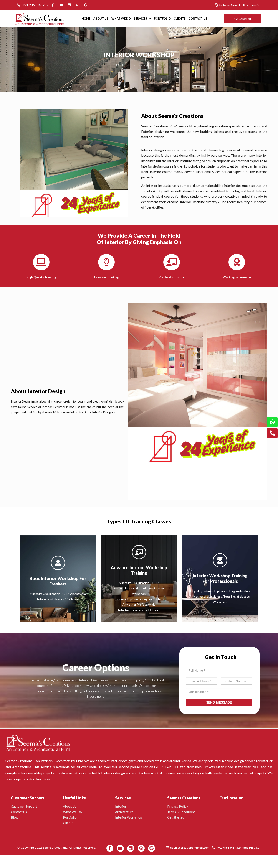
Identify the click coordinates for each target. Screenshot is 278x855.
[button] (242, 18)
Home (86, 18)
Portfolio (162, 18)
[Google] (151, 848)
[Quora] (141, 848)
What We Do (121, 18)
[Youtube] (120, 848)
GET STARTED (166, 767)
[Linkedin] (130, 848)
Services (140, 18)
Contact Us (198, 18)
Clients (179, 18)
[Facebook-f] (109, 848)
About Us (100, 18)
